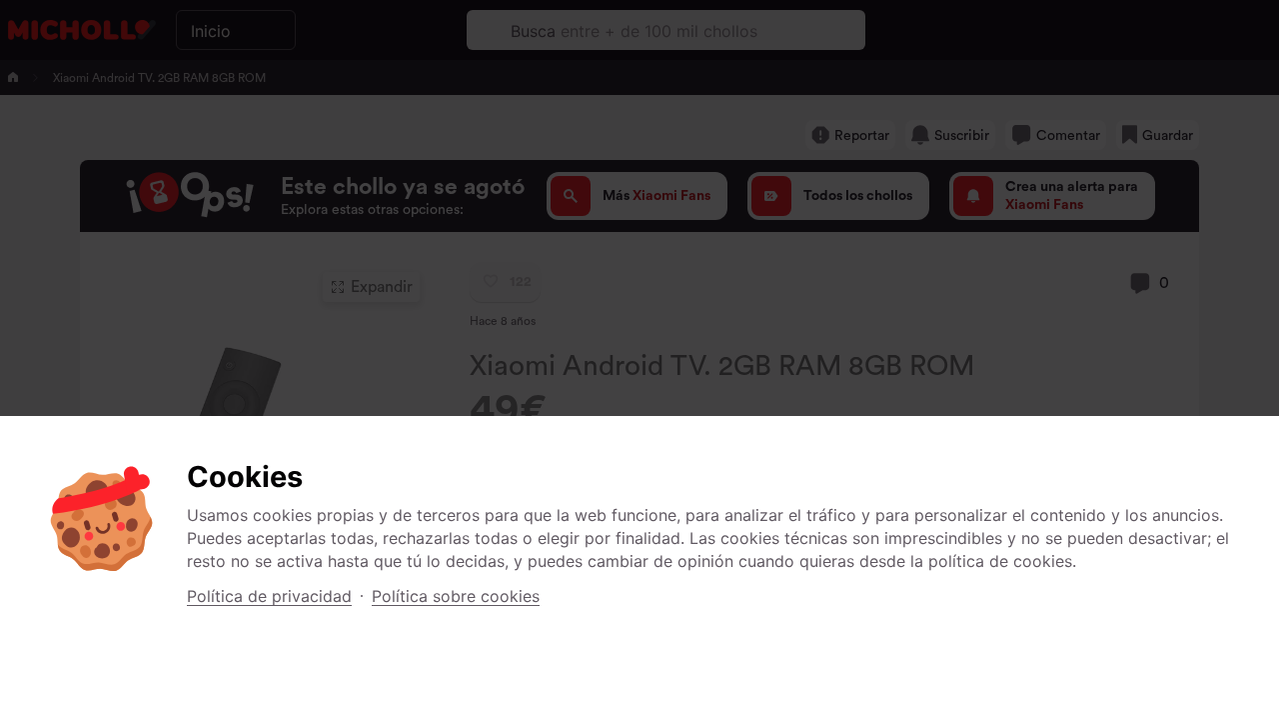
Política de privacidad (269, 596)
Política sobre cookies (456, 596)
